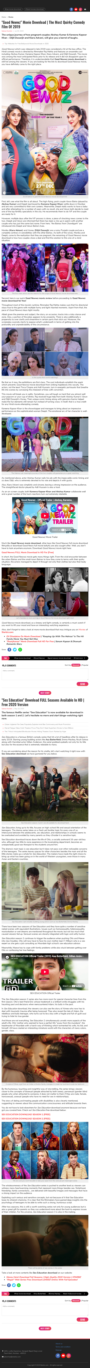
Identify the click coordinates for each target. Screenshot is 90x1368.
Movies (10, 17)
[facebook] (71, 9)
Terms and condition (63, 1347)
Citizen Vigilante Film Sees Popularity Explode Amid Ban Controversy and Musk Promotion (38, 724)
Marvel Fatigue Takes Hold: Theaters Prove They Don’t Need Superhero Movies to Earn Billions (39, 728)
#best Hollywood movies (72, 1294)
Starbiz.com (7, 632)
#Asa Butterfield (40, 1294)
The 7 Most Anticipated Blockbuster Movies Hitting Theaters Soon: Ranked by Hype (35, 731)
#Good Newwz (39, 658)
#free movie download (13, 9)
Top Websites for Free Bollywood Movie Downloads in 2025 (27, 44)
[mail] (85, 9)
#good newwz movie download (59, 658)
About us (59, 1344)
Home (4, 17)
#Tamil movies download (35, 9)
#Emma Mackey (54, 1294)
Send (82, 684)
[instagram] (80, 9)
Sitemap (59, 1350)
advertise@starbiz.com (12, 1357)
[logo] (10, 1344)
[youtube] (76, 9)
